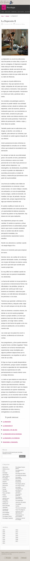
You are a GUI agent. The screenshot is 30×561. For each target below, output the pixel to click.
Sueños (17, 506)
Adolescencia (6, 469)
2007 (17, 541)
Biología (7, 11)
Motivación (5, 503)
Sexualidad (18, 504)
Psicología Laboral (20, 483)
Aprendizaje (5, 474)
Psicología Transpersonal (19, 488)
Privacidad (8, 558)
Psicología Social (20, 485)
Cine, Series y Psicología (6, 477)
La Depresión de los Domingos (12, 434)
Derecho (14, 11)
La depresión (7, 421)
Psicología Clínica (7, 516)
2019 (4, 533)
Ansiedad (5, 472)
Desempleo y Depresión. (10, 442)
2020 (4, 531)
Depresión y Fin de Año (10, 430)
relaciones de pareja (21, 502)
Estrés (4, 487)
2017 (4, 537)
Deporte (5, 481)
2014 (4, 543)
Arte (2, 11)
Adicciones (5, 467)
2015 (4, 541)
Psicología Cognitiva (8, 518)
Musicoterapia (6, 505)
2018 (4, 535)
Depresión (5, 483)
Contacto (16, 558)
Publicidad (24, 558)
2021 (4, 530)
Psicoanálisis (6, 514)
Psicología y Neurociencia (19, 497)
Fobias (4, 494)
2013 (17, 530)
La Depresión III (8, 426)
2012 (17, 531)
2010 (17, 535)
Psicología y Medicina (19, 494)
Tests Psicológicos (20, 509)
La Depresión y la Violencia (11, 438)
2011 (17, 533)
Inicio (2, 16)
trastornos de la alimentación (19, 512)
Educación (21, 11)
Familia (4, 489)
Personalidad (6, 512)
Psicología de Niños (21, 473)
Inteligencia (5, 501)
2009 (17, 537)
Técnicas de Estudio (21, 508)
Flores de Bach (6, 493)
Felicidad (5, 491)
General (7, 16)
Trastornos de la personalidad (20, 515)
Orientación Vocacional (5, 510)
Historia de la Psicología (6, 499)
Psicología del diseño (21, 475)
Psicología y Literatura (19, 491)
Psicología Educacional (19, 478)
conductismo (6, 479)
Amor (4, 471)
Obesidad (5, 507)
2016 (4, 539)
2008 (17, 539)
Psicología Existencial (18, 481)
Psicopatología (19, 500)
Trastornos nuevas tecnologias (20, 518)
